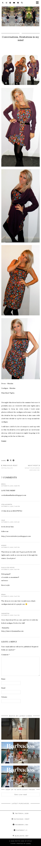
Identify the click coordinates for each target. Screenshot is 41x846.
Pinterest (21, 830)
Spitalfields (9, 467)
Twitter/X (21, 813)
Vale (3, 520)
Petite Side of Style (23, 841)
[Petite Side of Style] (20, 15)
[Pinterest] (10, 3)
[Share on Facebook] (7, 460)
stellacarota (6, 504)
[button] (38, 2)
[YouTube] (14, 3)
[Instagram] (6, 3)
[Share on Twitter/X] (10, 460)
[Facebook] (18, 3)
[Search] (22, 3)
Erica (3, 484)
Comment (5, 655)
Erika (3, 594)
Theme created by (20, 843)
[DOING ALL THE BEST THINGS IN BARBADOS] (20, 752)
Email (3, 688)
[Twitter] (3, 3)
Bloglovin (21, 836)
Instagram (21, 819)
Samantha (5, 613)
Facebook (21, 824)
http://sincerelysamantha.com (12, 631)
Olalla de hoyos (8, 567)
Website (4, 697)
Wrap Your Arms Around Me (32, 468)
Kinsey (3, 545)
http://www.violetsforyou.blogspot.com (16, 536)
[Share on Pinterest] (13, 460)
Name (3, 679)
